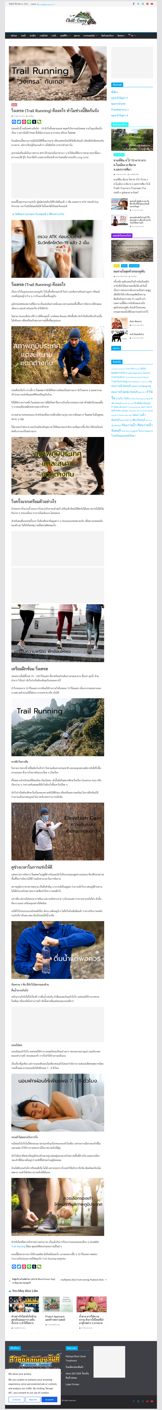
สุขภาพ (77, 35)
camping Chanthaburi (118, 369)
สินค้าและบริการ (108, 35)
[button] (68, 35)
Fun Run (130, 368)
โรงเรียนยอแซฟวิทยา (123, 435)
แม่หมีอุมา (31, 116)
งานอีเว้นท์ (43, 35)
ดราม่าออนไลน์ (89, 35)
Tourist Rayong (130, 377)
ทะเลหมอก (147, 399)
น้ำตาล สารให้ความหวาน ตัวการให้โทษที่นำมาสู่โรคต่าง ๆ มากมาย (91, 1320)
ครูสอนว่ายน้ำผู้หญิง (139, 386)
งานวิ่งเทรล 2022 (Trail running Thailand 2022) (82, 1279)
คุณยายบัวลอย (44, 4)
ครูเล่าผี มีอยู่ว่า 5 (119, 97)
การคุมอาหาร (144, 382)
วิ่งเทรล (121, 415)
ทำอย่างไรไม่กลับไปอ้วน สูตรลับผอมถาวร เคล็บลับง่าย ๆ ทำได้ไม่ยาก (23, 1320)
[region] (33, 1387)
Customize (16, 1399)
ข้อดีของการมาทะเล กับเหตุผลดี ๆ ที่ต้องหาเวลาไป (39, 214)
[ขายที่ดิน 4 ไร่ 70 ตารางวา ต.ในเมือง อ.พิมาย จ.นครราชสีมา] (132, 140)
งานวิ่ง (54, 35)
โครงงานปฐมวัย (132, 431)
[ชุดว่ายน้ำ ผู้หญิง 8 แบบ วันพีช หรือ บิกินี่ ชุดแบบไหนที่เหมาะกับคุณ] (119, 205)
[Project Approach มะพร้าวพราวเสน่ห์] (58, 1298)
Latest (117, 266)
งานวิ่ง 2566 (122, 398)
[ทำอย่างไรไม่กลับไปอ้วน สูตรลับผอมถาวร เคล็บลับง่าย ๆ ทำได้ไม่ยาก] (24, 1298)
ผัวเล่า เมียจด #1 (136, 321)
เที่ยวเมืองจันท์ (116, 425)
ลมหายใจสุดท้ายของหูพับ (129, 271)
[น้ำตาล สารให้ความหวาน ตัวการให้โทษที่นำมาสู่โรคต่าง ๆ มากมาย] (92, 1298)
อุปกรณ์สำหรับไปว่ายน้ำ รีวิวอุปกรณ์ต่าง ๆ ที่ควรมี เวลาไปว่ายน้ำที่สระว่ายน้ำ (140, 220)
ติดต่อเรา (121, 35)
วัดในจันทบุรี (132, 411)
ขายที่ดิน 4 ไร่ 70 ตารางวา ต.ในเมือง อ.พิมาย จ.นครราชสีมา (130, 164)
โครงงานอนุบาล (145, 431)
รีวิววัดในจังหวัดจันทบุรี (133, 407)
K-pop (137, 369)
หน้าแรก (14, 35)
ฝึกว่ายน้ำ (131, 403)
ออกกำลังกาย (125, 420)
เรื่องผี (123, 431)
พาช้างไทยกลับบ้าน (137, 334)
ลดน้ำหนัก (116, 410)
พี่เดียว (114, 91)
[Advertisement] (57, 180)
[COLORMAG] (35, 1355)
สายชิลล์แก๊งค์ (134, 174)
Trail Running (18, 1246)
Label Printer (72, 1384)
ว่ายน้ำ (23, 35)
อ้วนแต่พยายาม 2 (120, 109)
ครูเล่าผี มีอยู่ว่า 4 (119, 115)
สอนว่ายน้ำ (128, 415)
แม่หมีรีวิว (63, 35)
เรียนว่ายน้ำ (128, 425)
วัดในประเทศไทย (141, 411)
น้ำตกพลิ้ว (125, 403)
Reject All (33, 1399)
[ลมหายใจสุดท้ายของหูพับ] (132, 251)
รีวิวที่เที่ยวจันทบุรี (142, 403)
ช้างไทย (124, 266)
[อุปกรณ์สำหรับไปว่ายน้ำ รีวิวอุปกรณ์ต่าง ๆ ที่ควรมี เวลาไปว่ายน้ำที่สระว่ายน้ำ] (119, 222)
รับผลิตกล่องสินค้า (75, 1366)
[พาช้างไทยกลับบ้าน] (119, 336)
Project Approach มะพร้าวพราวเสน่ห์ (55, 1318)
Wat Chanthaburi (134, 382)
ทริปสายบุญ (139, 399)
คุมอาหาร (142, 392)
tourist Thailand (142, 377)
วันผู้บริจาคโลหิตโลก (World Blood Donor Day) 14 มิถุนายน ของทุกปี (33, 1281)
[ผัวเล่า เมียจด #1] (119, 323)
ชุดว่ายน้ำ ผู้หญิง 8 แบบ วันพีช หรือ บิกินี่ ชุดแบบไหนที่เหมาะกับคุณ (139, 204)
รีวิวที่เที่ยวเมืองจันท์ (118, 407)
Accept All (49, 1399)
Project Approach (134, 373)
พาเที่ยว (33, 35)
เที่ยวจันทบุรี (138, 420)
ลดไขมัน (124, 410)
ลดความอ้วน (146, 407)
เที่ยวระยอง (149, 420)
